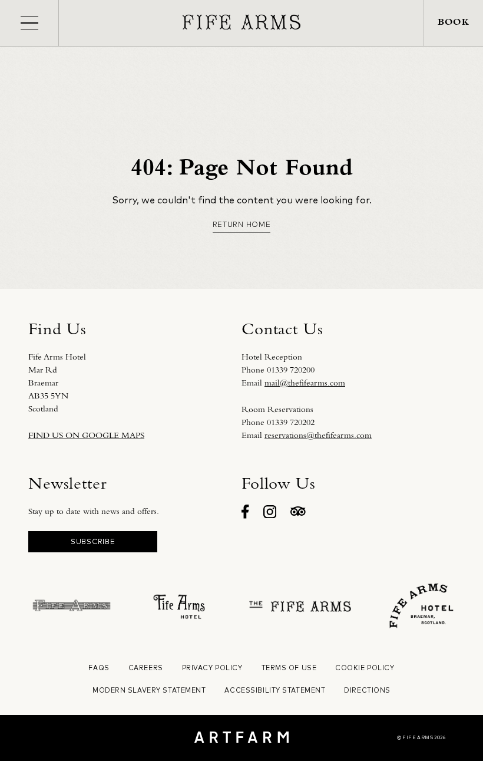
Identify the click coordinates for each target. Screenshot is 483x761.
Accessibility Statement (274, 690)
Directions (367, 690)
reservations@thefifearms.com (318, 435)
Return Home (242, 224)
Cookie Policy (364, 668)
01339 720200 (291, 369)
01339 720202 (291, 422)
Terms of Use (289, 668)
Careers (145, 668)
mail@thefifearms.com (304, 382)
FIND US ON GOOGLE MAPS (86, 435)
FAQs (98, 668)
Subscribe (93, 541)
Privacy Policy (212, 668)
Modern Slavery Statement (149, 690)
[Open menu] (29, 23)
